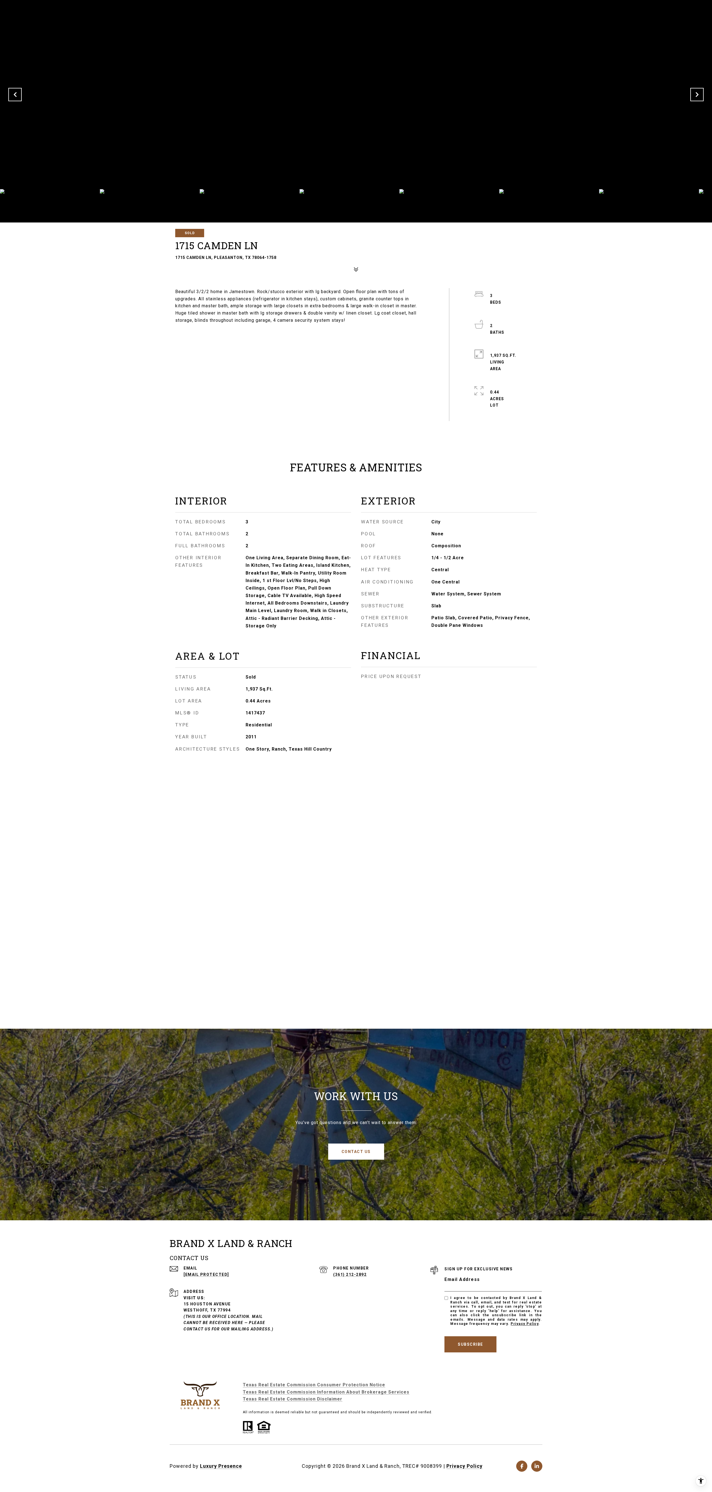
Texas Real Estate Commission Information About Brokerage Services (326, 1392)
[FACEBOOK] (521, 1466)
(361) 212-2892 (350, 1274)
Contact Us (356, 1151)
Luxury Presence (221, 1466)
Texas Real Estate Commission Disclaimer (292, 1399)
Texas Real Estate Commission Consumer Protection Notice (314, 1384)
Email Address (462, 1279)
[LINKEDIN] (536, 1466)
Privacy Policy (524, 1324)
